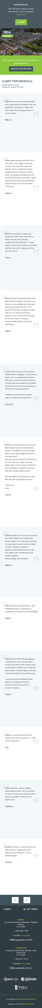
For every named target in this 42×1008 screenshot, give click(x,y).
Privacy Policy (31, 999)
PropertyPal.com (29, 1004)
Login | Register (32, 909)
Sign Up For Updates (21, 69)
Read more (21, 14)
